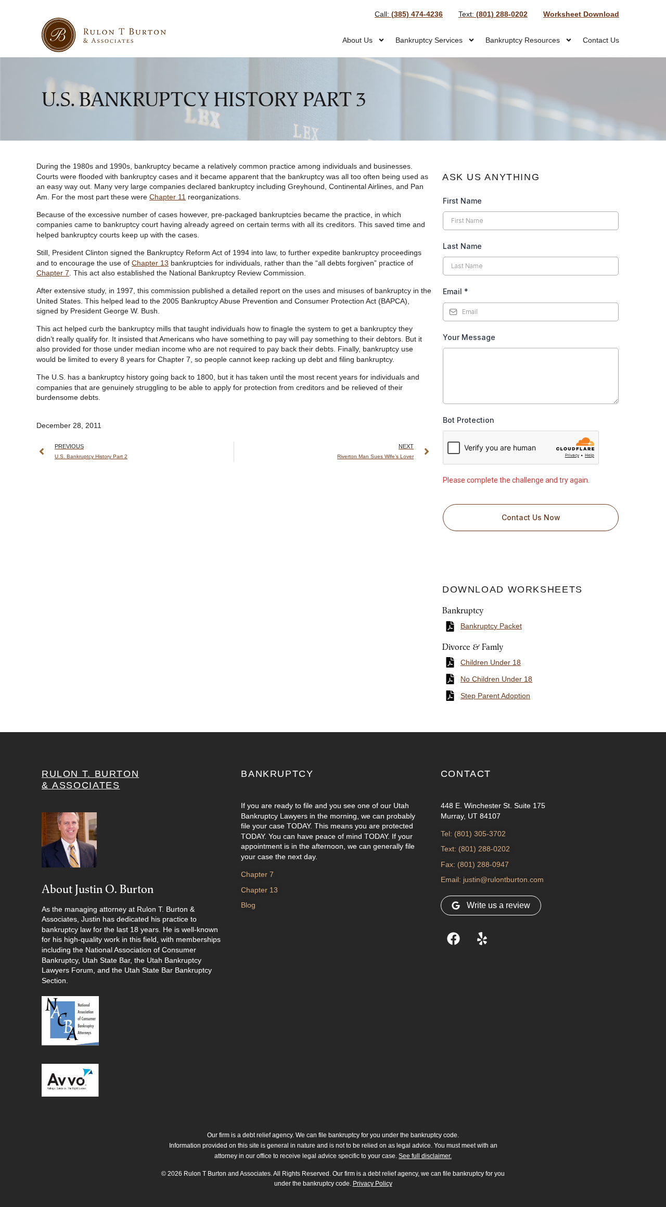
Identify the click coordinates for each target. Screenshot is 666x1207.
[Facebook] (454, 939)
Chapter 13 (150, 263)
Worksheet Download (581, 14)
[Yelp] (482, 939)
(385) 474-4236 (409, 14)
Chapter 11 (167, 197)
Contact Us (601, 40)
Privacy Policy (372, 1183)
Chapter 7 (52, 273)
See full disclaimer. (425, 1156)
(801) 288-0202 (493, 14)
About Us (357, 40)
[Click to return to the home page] (104, 35)
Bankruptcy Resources (522, 40)
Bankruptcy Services (429, 40)
